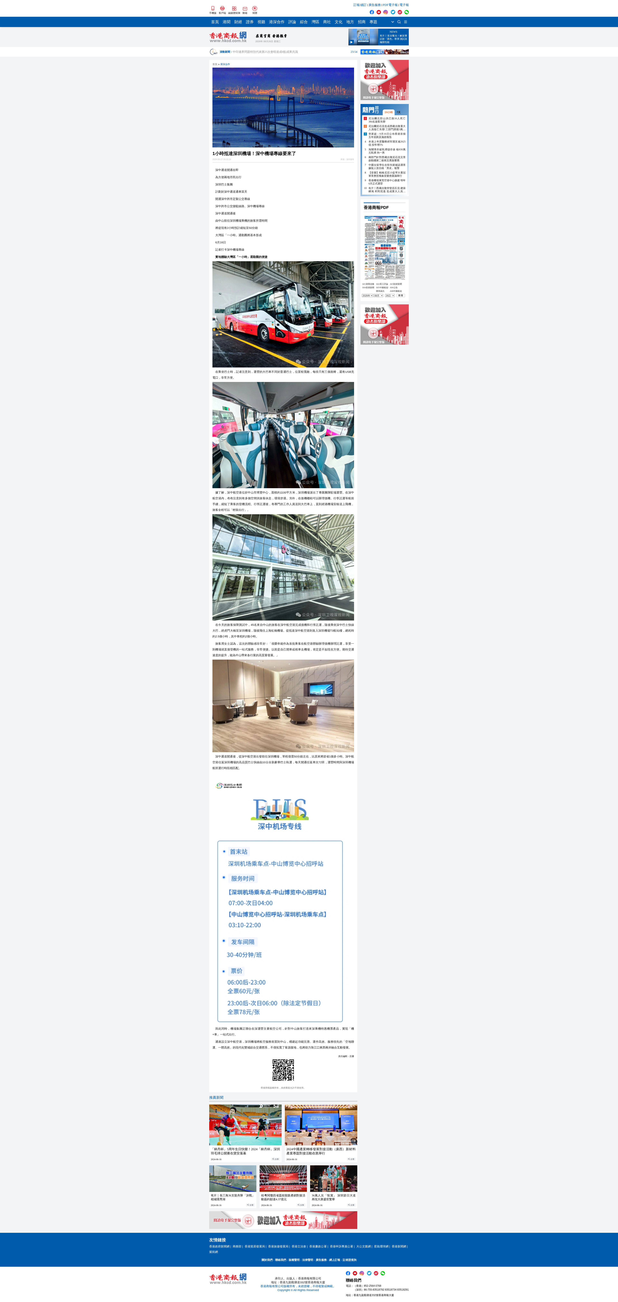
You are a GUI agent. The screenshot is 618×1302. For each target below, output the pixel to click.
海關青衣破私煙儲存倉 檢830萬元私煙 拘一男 (387, 151)
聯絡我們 (280, 1259)
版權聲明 (294, 1259)
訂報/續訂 (360, 5)
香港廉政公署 (318, 1246)
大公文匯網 (363, 1246)
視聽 (261, 22)
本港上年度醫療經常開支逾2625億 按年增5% (387, 143)
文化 (338, 22)
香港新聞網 (399, 1246)
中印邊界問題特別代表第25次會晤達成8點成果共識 (295, 51)
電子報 (404, 5)
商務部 (237, 1246)
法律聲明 (307, 1259)
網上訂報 (334, 1259)
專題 (373, 22)
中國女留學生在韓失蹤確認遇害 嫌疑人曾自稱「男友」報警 (387, 166)
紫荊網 (213, 1252)
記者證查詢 (349, 1259)
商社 (327, 22)
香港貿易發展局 (255, 1246)
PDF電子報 (390, 5)
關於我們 (267, 1259)
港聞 (226, 22)
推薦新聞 (216, 1097)
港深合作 (277, 22)
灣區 (315, 22)
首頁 (215, 22)
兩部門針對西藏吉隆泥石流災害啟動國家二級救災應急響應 (387, 159)
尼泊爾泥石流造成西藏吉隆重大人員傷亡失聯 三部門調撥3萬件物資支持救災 (387, 128)
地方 (350, 22)
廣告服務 (375, 5)
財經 (238, 22)
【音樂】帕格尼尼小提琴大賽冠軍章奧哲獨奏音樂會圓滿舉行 (387, 174)
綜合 (304, 22)
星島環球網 (381, 1246)
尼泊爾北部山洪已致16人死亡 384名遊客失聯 (387, 120)
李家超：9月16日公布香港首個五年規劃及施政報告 (387, 136)
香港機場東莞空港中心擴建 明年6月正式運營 (387, 182)
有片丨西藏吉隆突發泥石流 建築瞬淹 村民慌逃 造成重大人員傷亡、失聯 (387, 190)
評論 (292, 22)
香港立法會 (299, 1246)
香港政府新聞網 (219, 1246)
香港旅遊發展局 (278, 1246)
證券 (250, 22)
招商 (362, 22)
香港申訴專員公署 (341, 1246)
